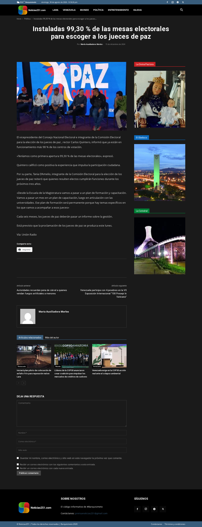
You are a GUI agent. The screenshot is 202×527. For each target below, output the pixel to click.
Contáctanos (156, 524)
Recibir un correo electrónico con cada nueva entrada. (46, 468)
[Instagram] (172, 2)
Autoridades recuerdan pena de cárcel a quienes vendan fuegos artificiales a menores (42, 292)
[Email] (108, 51)
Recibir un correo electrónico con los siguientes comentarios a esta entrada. (57, 464)
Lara (55, 9)
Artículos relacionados (30, 337)
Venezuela (69, 9)
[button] (181, 10)
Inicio (19, 18)
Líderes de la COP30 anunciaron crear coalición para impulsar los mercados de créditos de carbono (70, 373)
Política (98, 9)
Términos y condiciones (175, 524)
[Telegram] (177, 2)
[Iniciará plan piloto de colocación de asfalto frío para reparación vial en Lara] (34, 356)
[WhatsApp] (101, 51)
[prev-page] (19, 383)
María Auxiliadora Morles (91, 44)
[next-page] (24, 383)
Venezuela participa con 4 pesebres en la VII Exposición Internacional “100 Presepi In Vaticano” (103, 293)
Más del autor (52, 337)
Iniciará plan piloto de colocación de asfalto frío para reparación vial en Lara (34, 373)
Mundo (84, 9)
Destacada (22, 366)
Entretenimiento (118, 9)
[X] (183, 2)
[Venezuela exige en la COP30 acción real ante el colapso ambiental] (109, 356)
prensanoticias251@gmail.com (91, 513)
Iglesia (137, 9)
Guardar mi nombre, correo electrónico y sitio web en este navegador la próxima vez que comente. (71, 458)
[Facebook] (167, 2)
